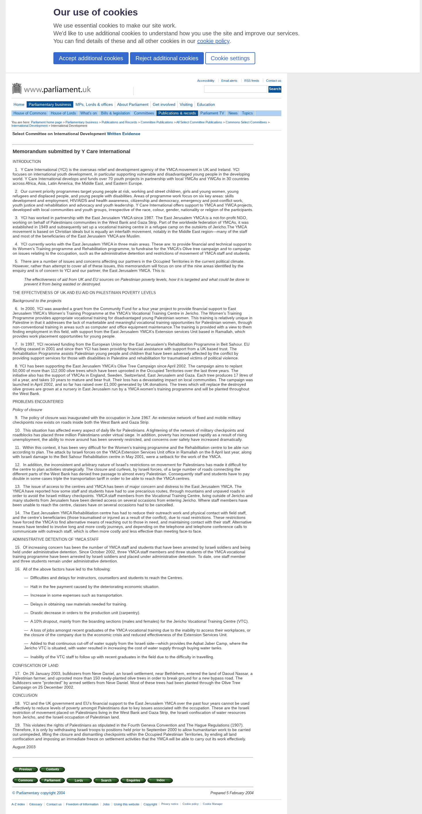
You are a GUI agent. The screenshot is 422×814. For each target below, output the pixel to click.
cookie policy (213, 41)
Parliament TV (212, 113)
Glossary (35, 804)
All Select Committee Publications (199, 122)
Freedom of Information (82, 804)
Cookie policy (191, 804)
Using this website (126, 804)
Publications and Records (119, 122)
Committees (144, 113)
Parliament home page (46, 122)
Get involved (164, 104)
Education (206, 104)
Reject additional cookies (166, 58)
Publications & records (177, 113)
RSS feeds (251, 80)
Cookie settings (230, 58)
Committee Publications (157, 122)
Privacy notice (169, 804)
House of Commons (30, 113)
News (233, 113)
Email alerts (229, 80)
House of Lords (63, 113)
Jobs (106, 804)
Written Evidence (123, 133)
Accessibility (205, 80)
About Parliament (132, 104)
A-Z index (18, 804)
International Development (29, 125)
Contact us (273, 80)
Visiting (186, 104)
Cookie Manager (212, 804)
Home (18, 104)
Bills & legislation (115, 113)
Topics (247, 113)
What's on (88, 113)
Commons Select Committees (246, 122)
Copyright (150, 804)
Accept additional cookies (91, 58)
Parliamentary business (50, 104)
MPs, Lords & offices (94, 104)
